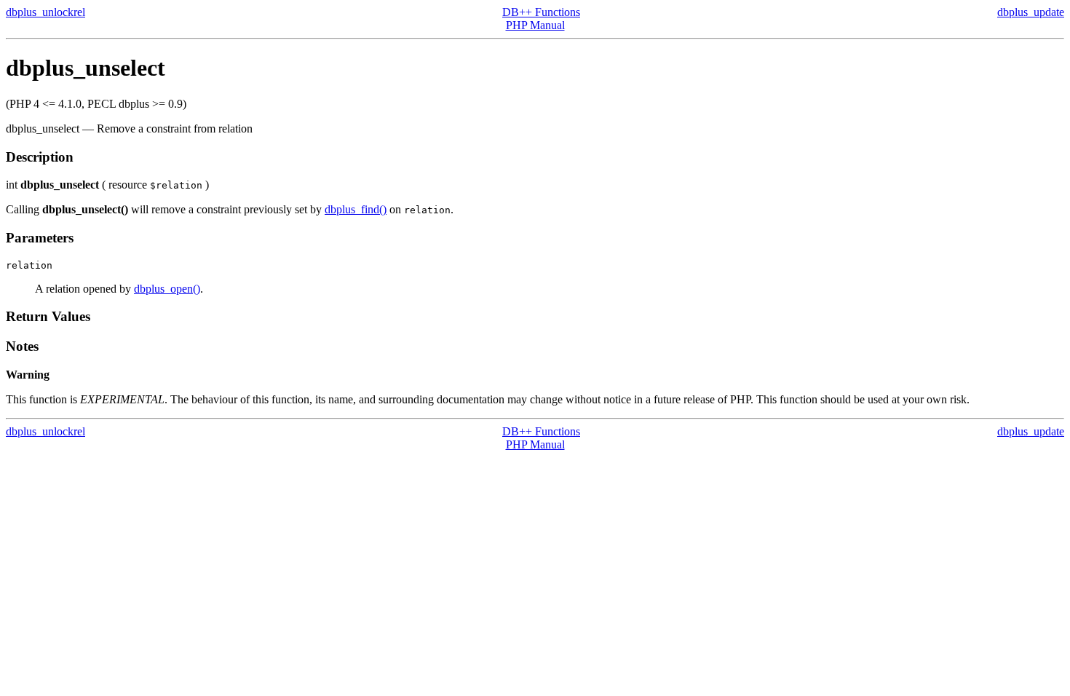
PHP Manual (535, 25)
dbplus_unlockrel (45, 12)
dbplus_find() (356, 209)
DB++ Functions (541, 12)
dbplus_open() (167, 288)
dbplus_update (1030, 12)
